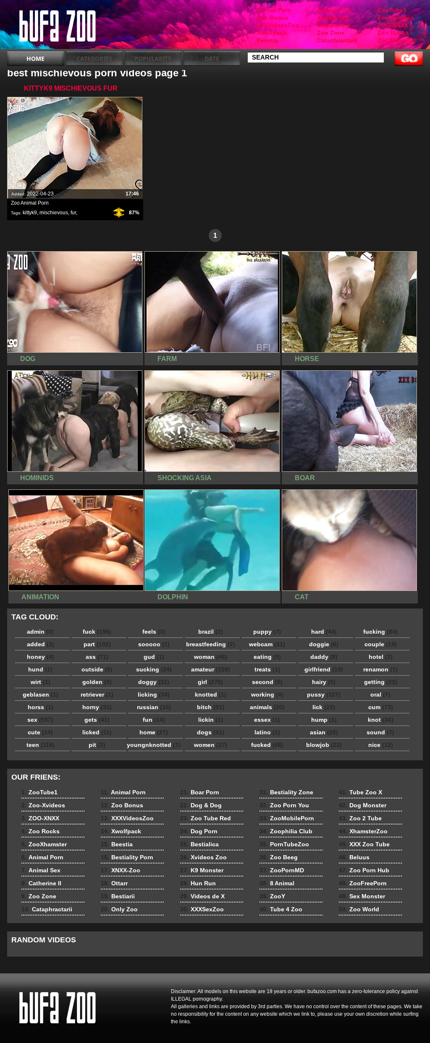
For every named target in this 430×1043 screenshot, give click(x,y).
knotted (210, 694)
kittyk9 (30, 213)
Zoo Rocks (393, 32)
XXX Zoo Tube (364, 844)
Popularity (153, 58)
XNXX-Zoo (120, 870)
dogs (210, 732)
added (40, 644)
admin (40, 631)
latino (267, 732)
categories (94, 58)
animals (267, 707)
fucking (380, 631)
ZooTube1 (392, 10)
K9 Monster (201, 870)
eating (267, 656)
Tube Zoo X (360, 792)
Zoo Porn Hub (364, 870)
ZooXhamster (397, 40)
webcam (267, 644)
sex (40, 719)
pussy (324, 694)
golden (97, 682)
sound (380, 732)
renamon (380, 669)
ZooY (272, 896)
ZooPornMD (282, 870)
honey (40, 656)
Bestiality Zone (286, 792)
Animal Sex (333, 17)
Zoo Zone (331, 32)
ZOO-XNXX (393, 25)
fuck (97, 631)
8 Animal (277, 883)
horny (97, 707)
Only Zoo (119, 909)
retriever (97, 694)
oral (380, 694)
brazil (210, 631)
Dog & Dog (201, 805)
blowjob (324, 744)
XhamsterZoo (363, 831)
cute (40, 732)
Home (35, 58)
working (267, 694)
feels (153, 631)
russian (154, 707)
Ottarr (114, 883)
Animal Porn (334, 10)
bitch (210, 707)
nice (380, 744)
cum (380, 707)
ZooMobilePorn (287, 818)
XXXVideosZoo (278, 25)
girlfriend (323, 669)
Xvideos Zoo (203, 857)
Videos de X (202, 896)
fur (73, 213)
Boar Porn (199, 792)
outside (97, 669)
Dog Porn (199, 831)
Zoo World (359, 909)
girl (210, 682)
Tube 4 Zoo (281, 909)
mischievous (53, 213)
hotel (381, 656)
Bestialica (199, 844)
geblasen (40, 694)
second (267, 682)
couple (380, 644)
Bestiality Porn (127, 857)
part (97, 644)
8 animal (60, 26)
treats (267, 669)
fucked (267, 744)
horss (40, 707)
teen (40, 744)
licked (97, 732)
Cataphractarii (337, 40)
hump (324, 719)
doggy (153, 682)
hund (40, 669)
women (210, 744)
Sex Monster (362, 896)
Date (212, 58)
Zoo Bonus (272, 17)
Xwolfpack (271, 32)
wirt (40, 682)
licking (154, 694)
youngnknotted (154, 744)
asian (324, 732)
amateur (210, 669)
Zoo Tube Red (205, 818)
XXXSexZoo (202, 909)
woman (210, 656)
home (153, 732)
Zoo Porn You (284, 805)
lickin (210, 719)
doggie (323, 644)
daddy (324, 656)
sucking (154, 669)
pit (97, 744)
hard (324, 631)
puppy (267, 631)
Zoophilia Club (286, 831)
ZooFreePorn (363, 883)
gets (97, 719)
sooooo (154, 644)
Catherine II (333, 25)
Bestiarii (118, 896)
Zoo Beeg (279, 857)
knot (380, 719)
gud (154, 656)
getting (380, 682)
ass (97, 656)
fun (154, 719)
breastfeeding (210, 644)
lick (323, 707)
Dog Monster (362, 805)
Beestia (267, 40)
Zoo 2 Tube (360, 818)
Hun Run (198, 883)
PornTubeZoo (284, 844)
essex (267, 719)
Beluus (354, 857)
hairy (324, 682)
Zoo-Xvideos (396, 17)
